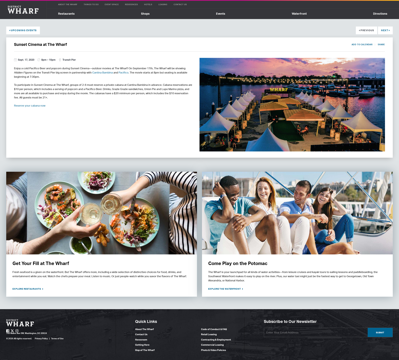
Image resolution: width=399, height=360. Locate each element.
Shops (145, 13)
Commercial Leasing (212, 344)
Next (384, 30)
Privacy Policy (41, 338)
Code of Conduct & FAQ (214, 329)
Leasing (163, 4)
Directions (380, 13)
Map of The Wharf (145, 350)
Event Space (112, 4)
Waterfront (299, 13)
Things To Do (91, 4)
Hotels (148, 4)
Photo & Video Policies (213, 350)
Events (220, 13)
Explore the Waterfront (224, 288)
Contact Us (180, 4)
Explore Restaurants (27, 288)
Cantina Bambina (102, 72)
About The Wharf (68, 4)
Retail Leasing (209, 334)
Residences (131, 4)
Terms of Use (57, 338)
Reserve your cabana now (29, 105)
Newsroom (141, 339)
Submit (380, 332)
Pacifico (123, 72)
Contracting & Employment (216, 339)
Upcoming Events (24, 30)
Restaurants (66, 13)
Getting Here (142, 344)
